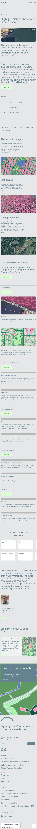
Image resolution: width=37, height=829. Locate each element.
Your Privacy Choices (12, 824)
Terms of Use (6, 816)
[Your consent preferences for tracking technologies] (34, 826)
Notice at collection (7, 827)
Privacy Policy (6, 813)
